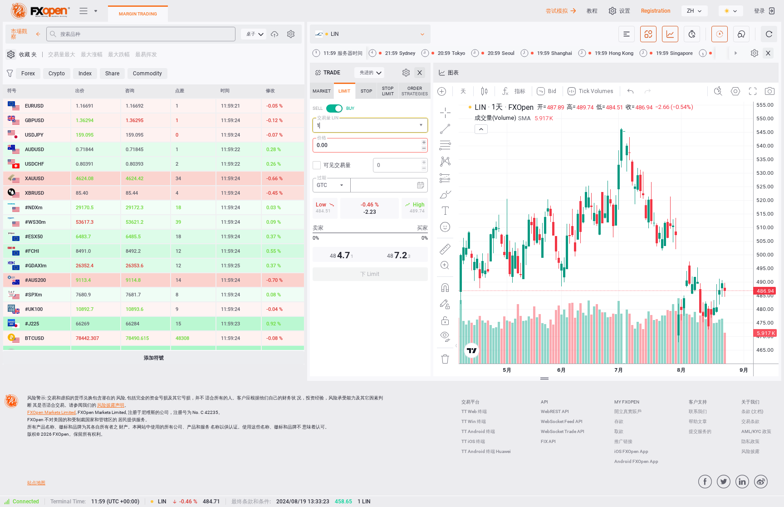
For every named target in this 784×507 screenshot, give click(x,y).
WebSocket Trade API (562, 431)
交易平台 (470, 401)
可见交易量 (337, 165)
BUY (350, 108)
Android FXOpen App (636, 461)
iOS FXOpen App (631, 451)
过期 (321, 177)
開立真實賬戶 (628, 411)
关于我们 (750, 401)
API (544, 401)
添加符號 (154, 358)
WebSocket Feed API (562, 421)
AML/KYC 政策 (756, 431)
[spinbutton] (370, 145)
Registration (656, 11)
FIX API (548, 441)
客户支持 (698, 401)
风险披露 (750, 451)
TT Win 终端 (473, 421)
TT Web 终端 (474, 411)
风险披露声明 (110, 405)
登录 (759, 11)
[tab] (321, 91)
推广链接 (623, 441)
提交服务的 (700, 431)
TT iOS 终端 (473, 441)
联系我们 (698, 411)
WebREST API (555, 411)
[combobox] (370, 125)
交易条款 (750, 421)
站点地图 (36, 482)
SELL (318, 108)
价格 (321, 137)
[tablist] (370, 184)
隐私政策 (750, 441)
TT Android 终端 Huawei (486, 451)
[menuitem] (253, 34)
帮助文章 (698, 421)
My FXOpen (626, 401)
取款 (618, 431)
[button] (422, 125)
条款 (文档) (752, 411)
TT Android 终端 (478, 431)
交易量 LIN (327, 117)
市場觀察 (19, 34)
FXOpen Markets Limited (51, 412)
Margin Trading (138, 13)
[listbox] (694, 10)
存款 (618, 421)
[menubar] (253, 34)
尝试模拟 (557, 11)
